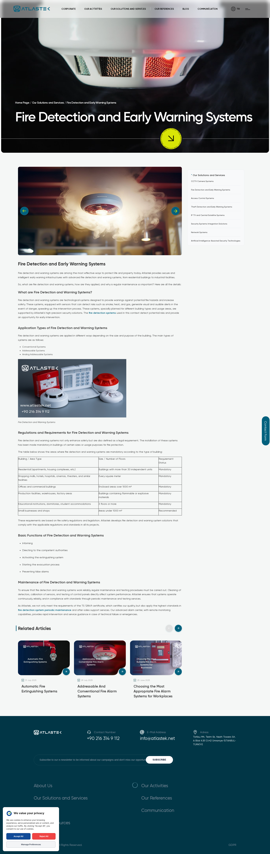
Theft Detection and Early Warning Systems (211, 206)
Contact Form (266, 431)
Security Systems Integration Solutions (209, 223)
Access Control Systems (202, 198)
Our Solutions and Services (48, 102)
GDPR (232, 845)
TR (238, 8)
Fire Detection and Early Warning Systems (91, 102)
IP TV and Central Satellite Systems (208, 215)
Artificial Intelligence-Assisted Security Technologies (215, 240)
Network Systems (199, 232)
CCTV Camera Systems (202, 181)
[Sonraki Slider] (178, 628)
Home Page (22, 102)
